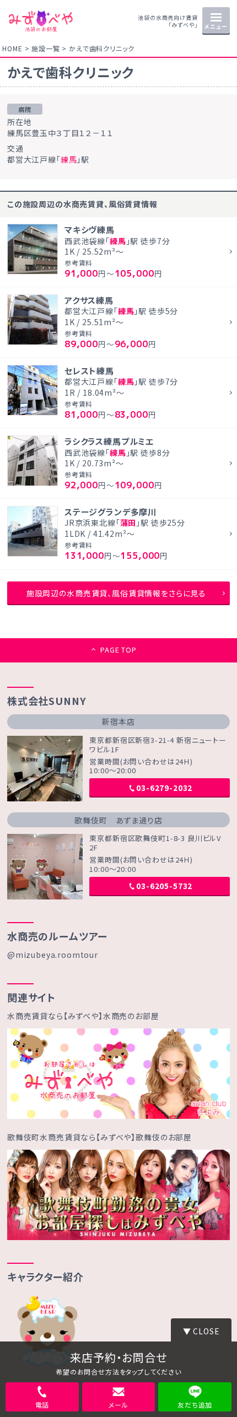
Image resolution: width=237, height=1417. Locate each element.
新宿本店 (118, 721)
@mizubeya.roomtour (52, 954)
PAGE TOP (118, 649)
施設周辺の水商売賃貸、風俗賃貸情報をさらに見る (116, 593)
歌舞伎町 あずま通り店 (118, 820)
